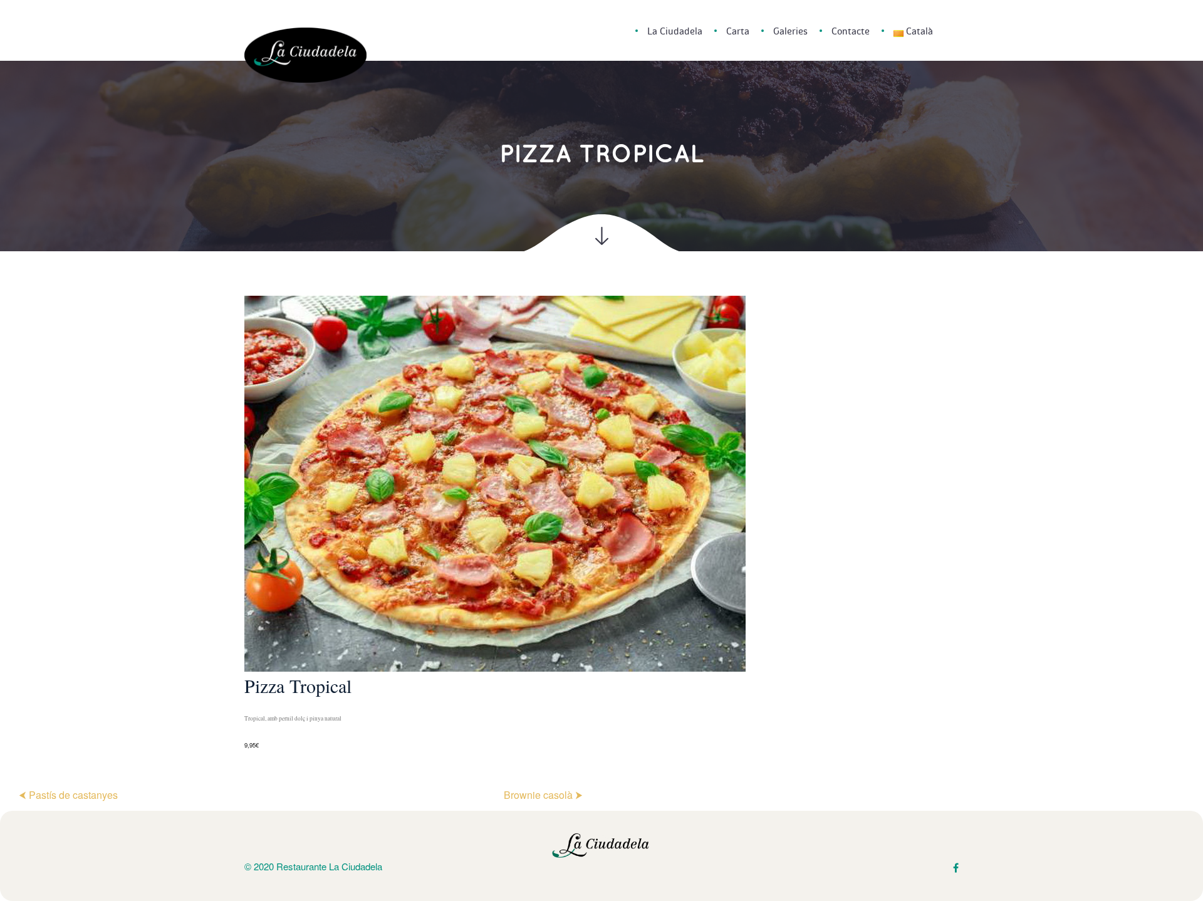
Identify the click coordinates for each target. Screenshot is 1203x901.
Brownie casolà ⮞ (543, 795)
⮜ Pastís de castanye (68, 795)
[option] (601, 523)
